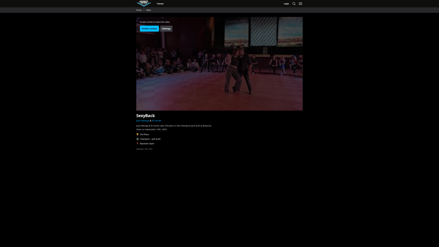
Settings (166, 28)
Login (286, 3)
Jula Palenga (142, 120)
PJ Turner (156, 120)
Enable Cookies (149, 28)
